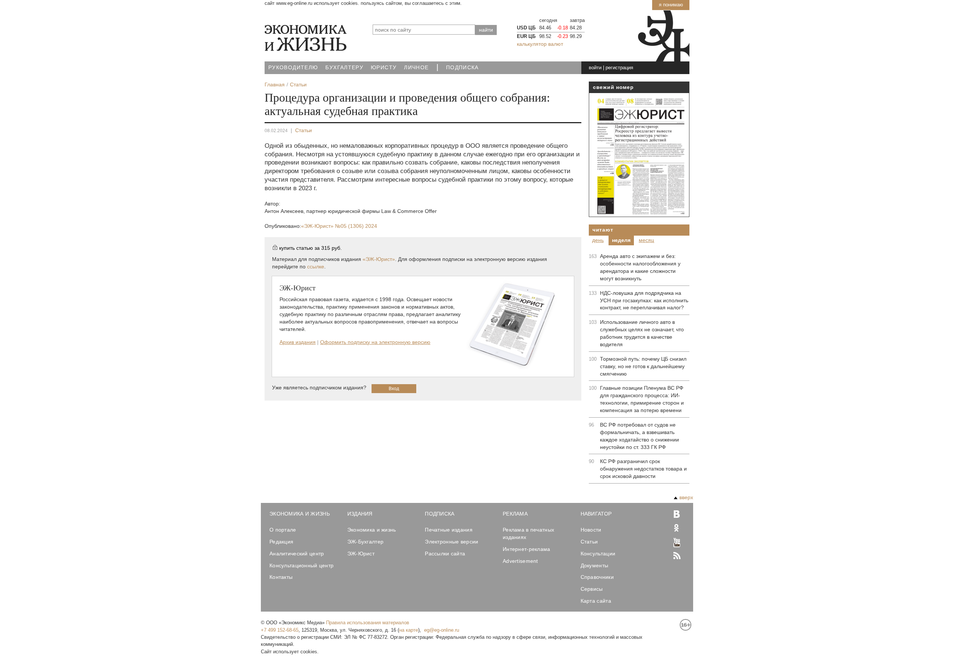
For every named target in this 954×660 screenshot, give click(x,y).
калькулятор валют (540, 44)
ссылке (315, 267)
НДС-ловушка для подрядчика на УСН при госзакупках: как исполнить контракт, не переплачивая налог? (644, 300)
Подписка (462, 67)
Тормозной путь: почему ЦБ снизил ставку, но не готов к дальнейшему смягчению (643, 366)
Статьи (303, 130)
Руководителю (293, 67)
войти (595, 67)
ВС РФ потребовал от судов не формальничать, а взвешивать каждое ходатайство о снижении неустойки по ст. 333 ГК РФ (639, 436)
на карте (408, 630)
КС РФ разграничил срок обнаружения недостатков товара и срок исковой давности (643, 468)
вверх (686, 497)
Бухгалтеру (344, 67)
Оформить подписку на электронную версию (375, 342)
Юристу (384, 67)
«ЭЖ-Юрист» (339, 226)
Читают (603, 230)
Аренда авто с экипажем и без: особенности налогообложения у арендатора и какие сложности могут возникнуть (640, 267)
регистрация (619, 67)
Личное (416, 67)
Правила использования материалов (367, 622)
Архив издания (297, 342)
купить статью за (310, 248)
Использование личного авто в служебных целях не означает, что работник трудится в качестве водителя (642, 333)
